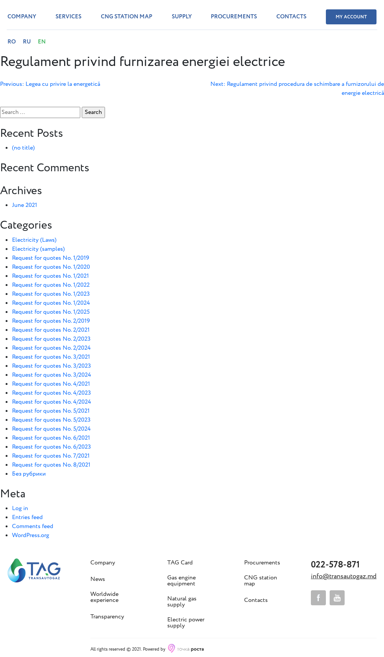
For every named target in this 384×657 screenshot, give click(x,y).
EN (42, 42)
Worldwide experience (104, 597)
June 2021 (24, 205)
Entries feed (27, 517)
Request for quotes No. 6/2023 (51, 447)
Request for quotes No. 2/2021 (51, 330)
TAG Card (180, 563)
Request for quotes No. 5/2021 (51, 411)
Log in (20, 508)
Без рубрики (29, 474)
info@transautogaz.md (343, 576)
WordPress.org (30, 535)
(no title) (23, 148)
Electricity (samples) (38, 249)
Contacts (291, 17)
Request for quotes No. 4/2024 (51, 402)
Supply (182, 17)
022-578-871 (335, 565)
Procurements (234, 17)
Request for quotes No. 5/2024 (51, 429)
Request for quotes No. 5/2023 (51, 420)
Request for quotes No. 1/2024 (51, 303)
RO (12, 42)
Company (22, 17)
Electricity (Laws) (34, 240)
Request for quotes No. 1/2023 (51, 294)
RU (27, 42)
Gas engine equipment (181, 581)
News (97, 579)
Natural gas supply (181, 602)
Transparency (107, 617)
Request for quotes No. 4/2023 (51, 393)
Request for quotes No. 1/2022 (51, 285)
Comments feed (32, 526)
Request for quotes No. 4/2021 (51, 384)
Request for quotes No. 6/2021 (51, 438)
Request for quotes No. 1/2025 (51, 312)
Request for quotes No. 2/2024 (51, 348)
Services (68, 17)
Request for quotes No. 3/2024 (51, 375)
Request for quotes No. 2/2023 (51, 339)
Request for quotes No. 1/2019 (50, 258)
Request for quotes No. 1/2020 (51, 267)
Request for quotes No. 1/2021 (50, 276)
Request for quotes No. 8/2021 (51, 465)
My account (351, 17)
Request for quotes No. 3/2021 (51, 357)
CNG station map (126, 17)
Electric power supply (185, 623)
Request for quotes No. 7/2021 (51, 456)
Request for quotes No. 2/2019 (51, 321)
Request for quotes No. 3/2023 (51, 366)
